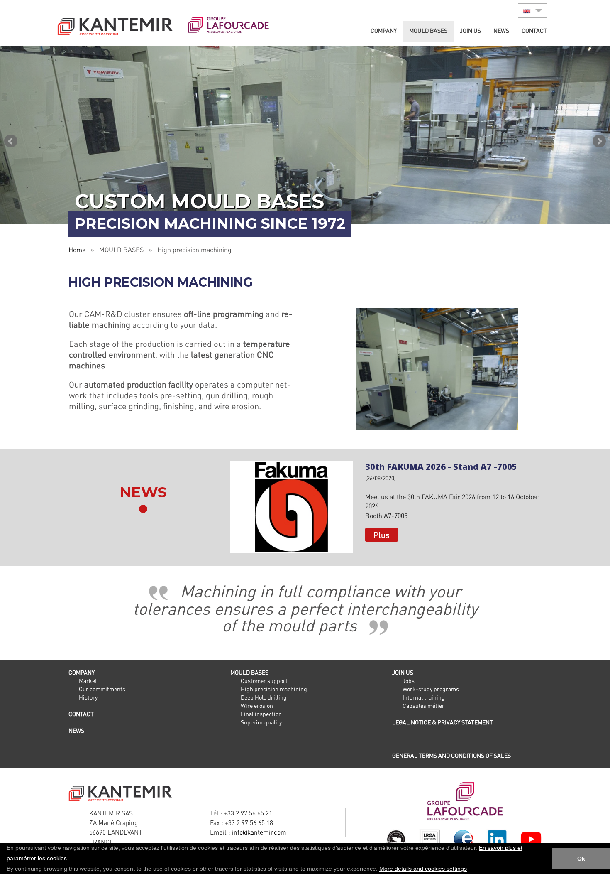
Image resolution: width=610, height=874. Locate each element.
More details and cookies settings (423, 869)
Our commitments (102, 688)
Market (88, 680)
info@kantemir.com (259, 832)
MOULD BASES (428, 30)
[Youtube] (531, 838)
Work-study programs (431, 688)
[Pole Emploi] (463, 838)
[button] (469, 869)
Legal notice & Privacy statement (442, 722)
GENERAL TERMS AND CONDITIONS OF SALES (451, 755)
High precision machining (274, 688)
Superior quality (261, 722)
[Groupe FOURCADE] (463, 800)
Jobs (409, 680)
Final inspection (261, 713)
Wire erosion (257, 705)
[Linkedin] (497, 838)
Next (599, 141)
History (88, 697)
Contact (534, 30)
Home (76, 249)
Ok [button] (581, 858)
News (501, 30)
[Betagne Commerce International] (396, 838)
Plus (381, 535)
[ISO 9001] (429, 840)
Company (384, 30)
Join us (470, 30)
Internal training (424, 697)
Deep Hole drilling (264, 697)
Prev (10, 141)
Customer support (264, 680)
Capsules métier (423, 705)
